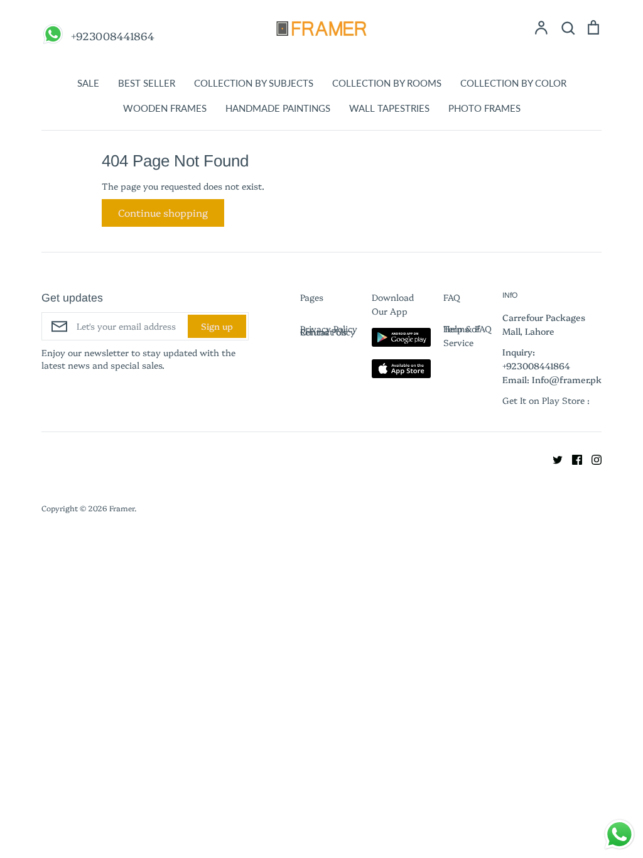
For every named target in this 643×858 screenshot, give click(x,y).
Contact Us (323, 331)
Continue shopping (163, 212)
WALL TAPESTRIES (389, 108)
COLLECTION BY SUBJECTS (253, 83)
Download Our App (393, 304)
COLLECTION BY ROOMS (386, 83)
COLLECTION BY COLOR (513, 83)
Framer (121, 507)
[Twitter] (553, 458)
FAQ (451, 297)
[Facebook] (572, 458)
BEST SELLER (146, 83)
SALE (88, 83)
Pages (311, 297)
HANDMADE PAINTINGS (277, 108)
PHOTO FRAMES (484, 108)
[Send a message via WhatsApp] (619, 834)
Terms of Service (461, 335)
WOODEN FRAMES (165, 108)
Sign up (217, 326)
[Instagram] (592, 458)
